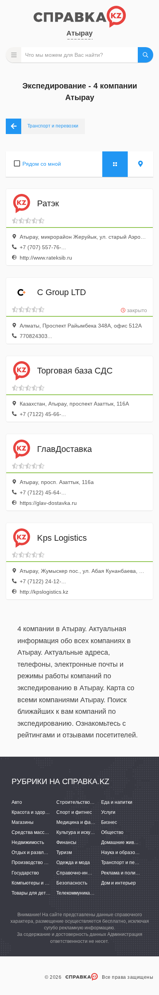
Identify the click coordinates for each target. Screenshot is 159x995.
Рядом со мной (41, 164)
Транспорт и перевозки (126, 862)
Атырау (79, 33)
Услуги (108, 812)
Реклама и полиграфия (126, 873)
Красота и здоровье (33, 812)
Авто (17, 802)
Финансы (66, 842)
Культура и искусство (79, 832)
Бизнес (109, 822)
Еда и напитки (116, 802)
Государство (25, 873)
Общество (112, 832)
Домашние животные (124, 842)
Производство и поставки (40, 862)
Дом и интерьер (118, 883)
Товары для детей (31, 893)
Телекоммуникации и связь (85, 893)
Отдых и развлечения (35, 852)
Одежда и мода (73, 862)
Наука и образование (124, 852)
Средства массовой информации (48, 832)
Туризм (64, 852)
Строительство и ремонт (83, 802)
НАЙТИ (145, 55)
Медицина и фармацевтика (86, 822)
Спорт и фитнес (74, 812)
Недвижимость (28, 842)
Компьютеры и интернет (39, 883)
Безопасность (71, 883)
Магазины (23, 822)
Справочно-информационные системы (99, 873)
